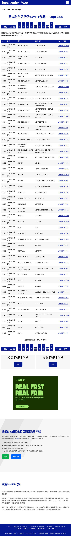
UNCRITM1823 (63, 304)
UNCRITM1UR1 (63, 257)
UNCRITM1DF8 (63, 198)
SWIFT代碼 (11, 10)
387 (32, 25)
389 (39, 25)
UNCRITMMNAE (63, 315)
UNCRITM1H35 (63, 157)
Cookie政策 (33, 526)
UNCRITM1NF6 (63, 75)
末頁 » (66, 27)
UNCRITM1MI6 (63, 181)
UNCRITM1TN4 (63, 98)
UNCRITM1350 (63, 186)
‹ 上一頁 (12, 27)
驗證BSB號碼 (41, 528)
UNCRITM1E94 (63, 292)
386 (28, 25)
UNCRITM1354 (63, 251)
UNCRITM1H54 (63, 239)
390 (43, 25)
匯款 (5, 456)
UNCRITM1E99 (63, 134)
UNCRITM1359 (63, 169)
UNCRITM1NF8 (63, 122)
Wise (17, 438)
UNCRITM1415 (63, 63)
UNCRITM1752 (63, 52)
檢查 (52, 364)
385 (24, 25)
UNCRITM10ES (63, 227)
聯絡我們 (49, 526)
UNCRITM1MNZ (63, 175)
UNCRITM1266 (63, 286)
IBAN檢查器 (32, 528)
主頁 (3, 10)
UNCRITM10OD (63, 280)
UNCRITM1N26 (63, 298)
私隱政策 (24, 526)
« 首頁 (4, 27)
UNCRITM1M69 (63, 46)
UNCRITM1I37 (63, 268)
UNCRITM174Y (63, 163)
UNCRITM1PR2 (63, 145)
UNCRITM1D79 (63, 104)
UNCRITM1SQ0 (63, 210)
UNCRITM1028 (63, 140)
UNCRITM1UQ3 (63, 87)
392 (51, 25)
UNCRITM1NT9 (63, 93)
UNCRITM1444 (63, 245)
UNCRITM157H (63, 233)
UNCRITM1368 (63, 204)
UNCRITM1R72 (63, 57)
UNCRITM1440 (63, 110)
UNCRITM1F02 (63, 327)
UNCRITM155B (63, 69)
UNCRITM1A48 (63, 263)
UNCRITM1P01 (63, 274)
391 (47, 27)
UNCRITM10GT (63, 310)
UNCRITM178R (63, 116)
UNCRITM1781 (63, 128)
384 (20, 25)
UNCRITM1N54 (63, 151)
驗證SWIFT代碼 (21, 528)
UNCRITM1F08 (63, 81)
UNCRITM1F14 (63, 333)
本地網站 (8, 526)
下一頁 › (59, 27)
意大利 (18, 10)
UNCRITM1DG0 (63, 216)
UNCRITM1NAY (63, 321)
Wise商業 (16, 456)
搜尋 (18, 364)
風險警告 (41, 526)
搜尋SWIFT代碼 (59, 526)
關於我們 (16, 526)
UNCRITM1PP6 (63, 192)
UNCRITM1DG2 (63, 222)
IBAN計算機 (51, 528)
